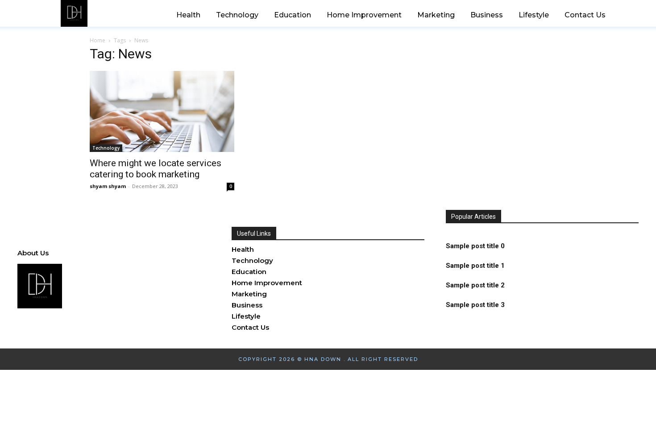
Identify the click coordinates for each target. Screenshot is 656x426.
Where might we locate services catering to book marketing (155, 169)
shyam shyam (108, 186)
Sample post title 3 (475, 305)
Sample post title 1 (475, 266)
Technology (106, 148)
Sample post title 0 (475, 246)
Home (97, 40)
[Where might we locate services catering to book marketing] (162, 111)
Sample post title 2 (475, 285)
